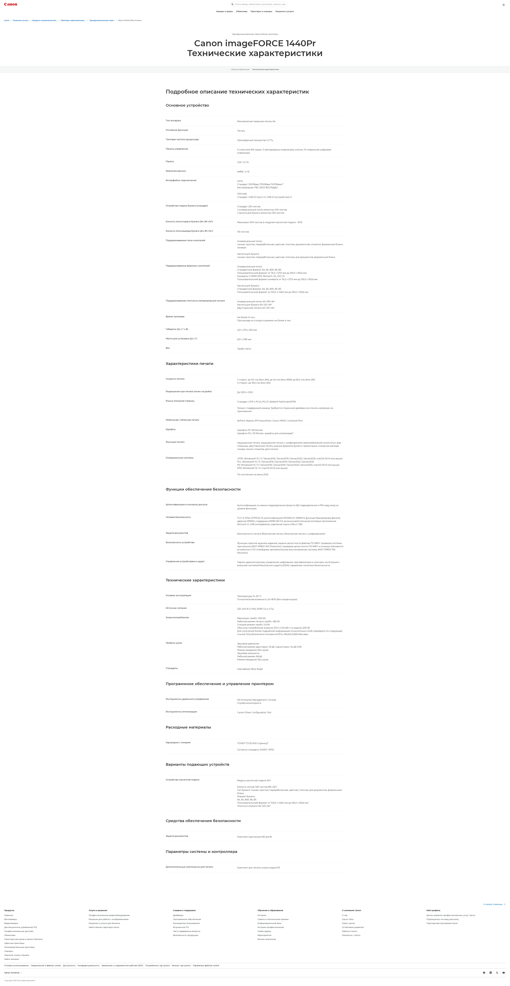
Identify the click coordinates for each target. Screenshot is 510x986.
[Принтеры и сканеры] (273, 11)
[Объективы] (248, 11)
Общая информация (240, 69)
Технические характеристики (265, 69)
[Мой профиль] (504, 5)
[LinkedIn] (491, 973)
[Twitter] (497, 973)
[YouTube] (504, 973)
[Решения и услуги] (295, 11)
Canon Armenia (12, 973)
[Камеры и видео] (234, 11)
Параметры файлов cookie (206, 965)
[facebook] (484, 973)
